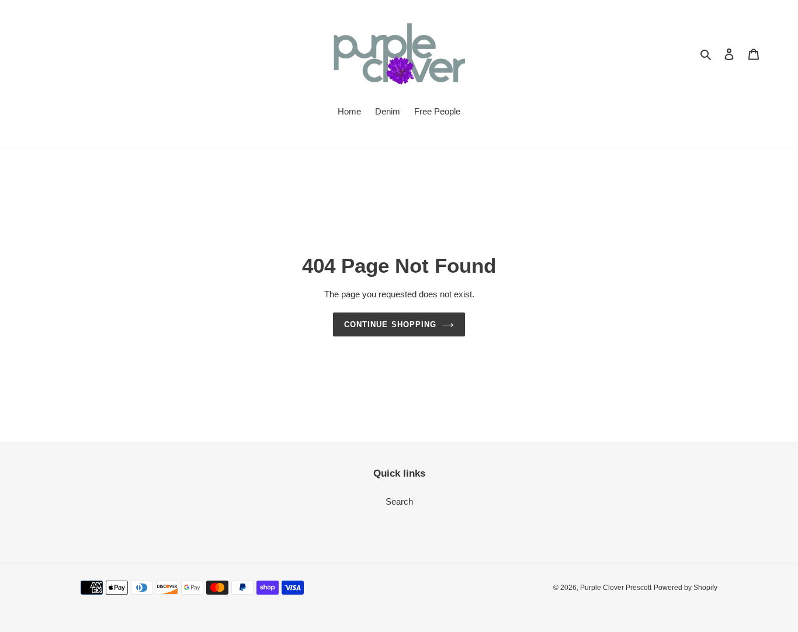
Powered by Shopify (685, 588)
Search (399, 501)
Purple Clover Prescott (615, 588)
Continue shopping (390, 324)
